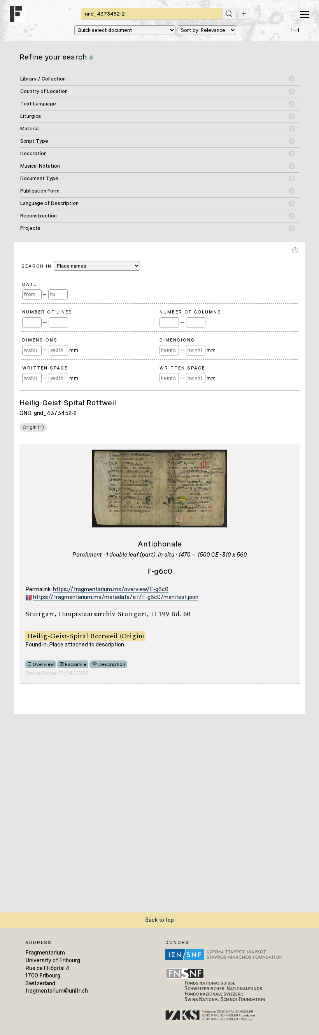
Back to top (159, 920)
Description (111, 664)
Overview (43, 664)
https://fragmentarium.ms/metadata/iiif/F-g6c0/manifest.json (115, 597)
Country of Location (44, 91)
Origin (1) (33, 427)
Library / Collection (43, 79)
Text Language (38, 104)
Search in (37, 266)
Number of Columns (190, 312)
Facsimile (75, 664)
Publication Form (40, 191)
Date (29, 284)
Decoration (33, 153)
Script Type (34, 141)
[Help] (296, 250)
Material (30, 128)
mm (73, 350)
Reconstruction (38, 216)
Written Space (45, 368)
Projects (30, 228)
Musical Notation (40, 166)
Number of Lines (47, 312)
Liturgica (30, 116)
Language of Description (49, 203)
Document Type (39, 178)
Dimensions (40, 340)
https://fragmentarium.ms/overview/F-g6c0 (110, 589)
